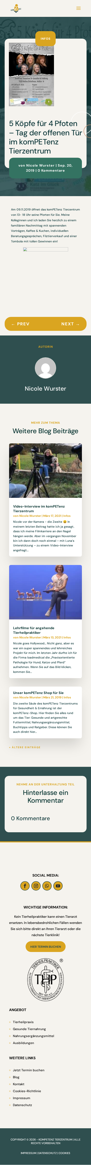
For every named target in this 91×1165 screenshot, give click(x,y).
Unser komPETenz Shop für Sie (38, 693)
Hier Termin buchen (45, 947)
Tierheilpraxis (23, 1022)
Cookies (64, 1153)
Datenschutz (22, 1105)
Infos (45, 39)
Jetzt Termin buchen (28, 1070)
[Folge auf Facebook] (25, 886)
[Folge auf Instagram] (36, 886)
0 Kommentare (51, 170)
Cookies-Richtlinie (27, 1091)
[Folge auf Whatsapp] (47, 886)
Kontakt (18, 1084)
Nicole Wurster (40, 165)
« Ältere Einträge (25, 747)
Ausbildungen (23, 1043)
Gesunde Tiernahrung (29, 1029)
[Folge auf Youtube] (58, 886)
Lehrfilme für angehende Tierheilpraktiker (33, 630)
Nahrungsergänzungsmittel (33, 1036)
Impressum (21, 1098)
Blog (16, 1077)
